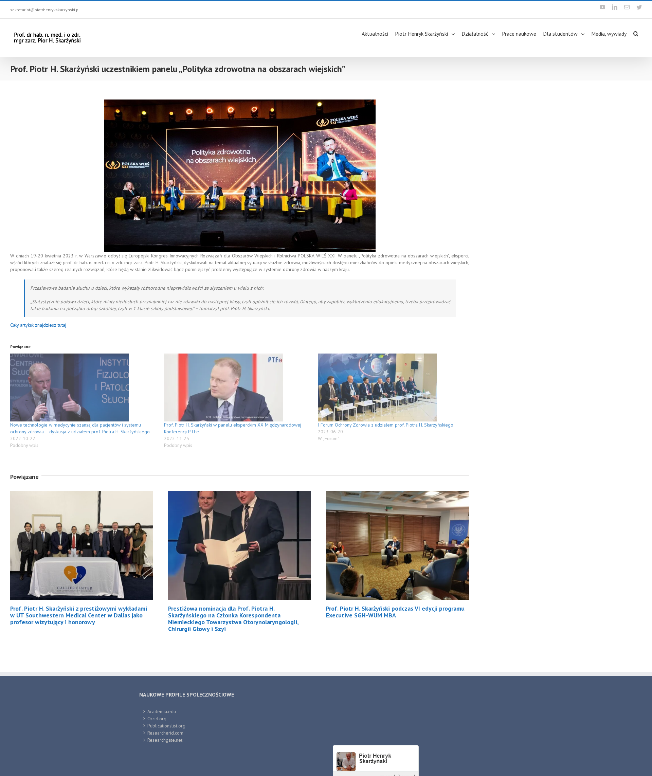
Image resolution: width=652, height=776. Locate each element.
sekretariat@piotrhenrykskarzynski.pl (45, 9)
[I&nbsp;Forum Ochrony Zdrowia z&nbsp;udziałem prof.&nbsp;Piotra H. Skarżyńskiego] (391, 387)
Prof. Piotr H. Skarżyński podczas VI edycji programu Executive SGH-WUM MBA (395, 611)
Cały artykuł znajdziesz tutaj (38, 325)
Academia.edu (161, 711)
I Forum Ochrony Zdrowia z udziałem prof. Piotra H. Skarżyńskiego (385, 425)
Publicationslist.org (166, 726)
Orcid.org (156, 719)
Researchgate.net (164, 740)
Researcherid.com (165, 733)
